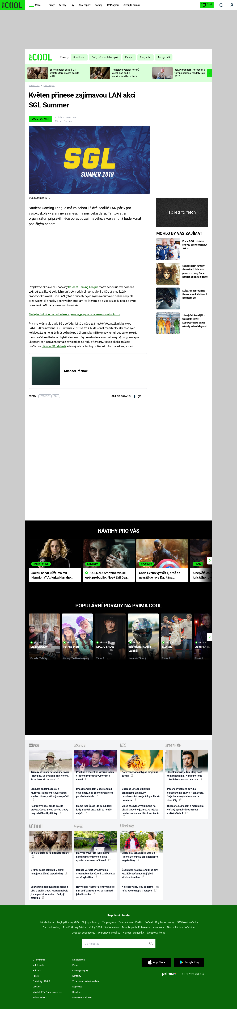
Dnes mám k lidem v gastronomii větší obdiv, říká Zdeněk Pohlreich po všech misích (94, 793)
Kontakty (76, 976)
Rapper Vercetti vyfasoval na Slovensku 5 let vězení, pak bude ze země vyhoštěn (95, 874)
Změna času (125, 922)
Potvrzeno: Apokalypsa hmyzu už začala (140, 774)
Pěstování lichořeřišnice (180, 927)
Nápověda (77, 986)
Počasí (149, 922)
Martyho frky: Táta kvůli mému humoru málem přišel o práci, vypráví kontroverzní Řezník (92, 856)
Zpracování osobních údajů (85, 981)
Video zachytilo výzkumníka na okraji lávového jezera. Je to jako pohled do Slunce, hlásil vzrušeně (140, 810)
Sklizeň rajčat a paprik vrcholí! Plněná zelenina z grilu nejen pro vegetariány (140, 856)
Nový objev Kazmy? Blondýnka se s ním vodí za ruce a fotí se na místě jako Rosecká (95, 890)
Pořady (98, 5)
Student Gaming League (83, 287)
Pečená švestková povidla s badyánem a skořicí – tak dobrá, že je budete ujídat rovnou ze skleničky (185, 794)
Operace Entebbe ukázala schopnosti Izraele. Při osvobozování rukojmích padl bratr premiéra (141, 794)
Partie (138, 922)
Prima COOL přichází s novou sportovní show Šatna (194, 245)
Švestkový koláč (155, 932)
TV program (109, 922)
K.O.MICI (167, 646)
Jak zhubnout (47, 922)
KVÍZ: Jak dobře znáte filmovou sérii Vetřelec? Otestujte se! (194, 294)
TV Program (113, 5)
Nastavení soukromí (82, 997)
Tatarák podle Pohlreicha (136, 927)
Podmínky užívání (41, 981)
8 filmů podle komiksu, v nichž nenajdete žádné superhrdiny (47, 872)
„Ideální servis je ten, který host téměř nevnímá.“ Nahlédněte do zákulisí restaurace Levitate (184, 776)
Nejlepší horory (91, 922)
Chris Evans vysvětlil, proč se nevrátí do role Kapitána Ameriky (159, 575)
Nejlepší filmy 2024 (68, 922)
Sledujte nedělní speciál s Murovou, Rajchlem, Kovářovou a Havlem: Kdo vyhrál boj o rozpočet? (50, 793)
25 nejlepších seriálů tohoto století (50, 852)
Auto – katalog (51, 927)
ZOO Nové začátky (187, 922)
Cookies (37, 986)
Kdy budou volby (164, 922)
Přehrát (38, 642)
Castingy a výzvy (80, 970)
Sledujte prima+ (132, 5)
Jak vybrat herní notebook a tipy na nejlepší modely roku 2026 (190, 73)
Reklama (37, 970)
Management (78, 959)
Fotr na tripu (71, 646)
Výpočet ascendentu (83, 932)
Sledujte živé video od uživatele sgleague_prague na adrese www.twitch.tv (74, 314)
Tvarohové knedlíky (109, 932)
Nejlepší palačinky (133, 932)
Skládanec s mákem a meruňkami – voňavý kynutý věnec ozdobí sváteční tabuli (186, 810)
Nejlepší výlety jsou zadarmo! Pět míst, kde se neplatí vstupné (140, 888)
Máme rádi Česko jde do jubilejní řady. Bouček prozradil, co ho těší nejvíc (94, 810)
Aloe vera (158, 927)
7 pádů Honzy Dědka (74, 927)
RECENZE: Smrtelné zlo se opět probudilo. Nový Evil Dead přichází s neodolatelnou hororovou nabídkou (107, 575)
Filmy (51, 5)
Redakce (76, 992)
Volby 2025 (95, 927)
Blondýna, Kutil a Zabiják (140, 648)
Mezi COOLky (39, 646)
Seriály (62, 5)
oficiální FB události (54, 346)
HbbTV (36, 976)
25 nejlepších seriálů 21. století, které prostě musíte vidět (64, 73)
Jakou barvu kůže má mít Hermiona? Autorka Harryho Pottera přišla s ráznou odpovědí (51, 575)
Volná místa (38, 965)
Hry (72, 5)
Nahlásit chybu (40, 997)
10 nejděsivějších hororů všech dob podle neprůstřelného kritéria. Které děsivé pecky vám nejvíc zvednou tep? (125, 76)
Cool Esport (84, 5)
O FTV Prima (39, 959)
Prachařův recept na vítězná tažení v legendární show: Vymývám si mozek (95, 776)
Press (75, 965)
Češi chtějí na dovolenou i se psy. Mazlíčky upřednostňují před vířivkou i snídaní (140, 874)
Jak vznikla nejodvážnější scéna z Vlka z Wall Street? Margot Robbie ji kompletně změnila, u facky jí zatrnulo (49, 892)
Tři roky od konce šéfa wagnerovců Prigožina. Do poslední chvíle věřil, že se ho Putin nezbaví (50, 776)
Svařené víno (111, 927)
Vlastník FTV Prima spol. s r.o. (47, 992)
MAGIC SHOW (105, 646)
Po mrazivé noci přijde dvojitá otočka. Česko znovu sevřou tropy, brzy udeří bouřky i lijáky (49, 810)
